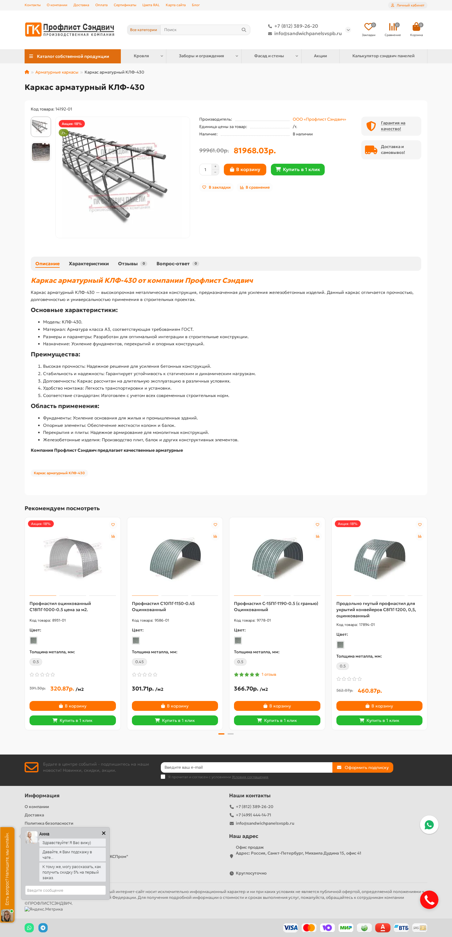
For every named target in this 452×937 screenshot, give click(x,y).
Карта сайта (176, 5)
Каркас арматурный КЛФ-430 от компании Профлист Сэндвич (142, 280)
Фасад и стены (269, 55)
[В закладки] (113, 524)
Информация (42, 795)
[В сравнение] (113, 536)
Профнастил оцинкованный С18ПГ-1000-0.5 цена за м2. (60, 606)
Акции (320, 55)
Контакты (33, 5)
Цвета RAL (151, 5)
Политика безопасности (49, 823)
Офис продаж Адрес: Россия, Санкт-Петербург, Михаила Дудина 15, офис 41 (298, 850)
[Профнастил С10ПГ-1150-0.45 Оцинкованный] (175, 557)
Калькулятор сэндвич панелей (383, 55)
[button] (25, 622)
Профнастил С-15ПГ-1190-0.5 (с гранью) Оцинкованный (276, 606)
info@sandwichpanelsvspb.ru (308, 33)
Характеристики (89, 263)
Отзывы (131, 263)
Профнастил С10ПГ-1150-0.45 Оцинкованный (163, 606)
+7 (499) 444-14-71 (253, 815)
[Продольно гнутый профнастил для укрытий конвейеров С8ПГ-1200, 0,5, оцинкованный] (379, 557)
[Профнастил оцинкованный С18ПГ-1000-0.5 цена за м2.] (73, 557)
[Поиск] (244, 30)
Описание (47, 263)
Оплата (101, 5)
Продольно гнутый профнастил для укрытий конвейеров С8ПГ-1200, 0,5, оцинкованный (376, 610)
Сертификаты (125, 5)
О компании (57, 5)
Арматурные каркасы (56, 72)
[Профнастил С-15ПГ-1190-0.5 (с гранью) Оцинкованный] (277, 557)
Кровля (141, 55)
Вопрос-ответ (177, 263)
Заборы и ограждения (201, 55)
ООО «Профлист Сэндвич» (319, 119)
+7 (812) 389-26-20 (296, 26)
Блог (196, 5)
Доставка (81, 5)
